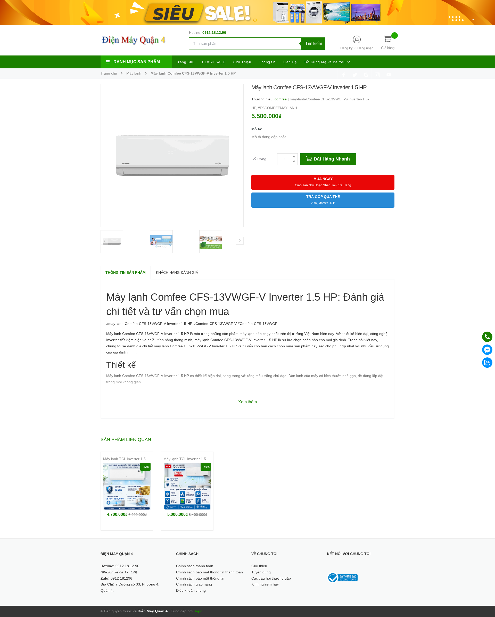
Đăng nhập (365, 48)
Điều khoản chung (191, 590)
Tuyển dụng (261, 572)
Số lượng (258, 159)
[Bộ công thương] (342, 577)
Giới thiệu (259, 566)
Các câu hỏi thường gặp (271, 578)
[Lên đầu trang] (484, 589)
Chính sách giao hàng (194, 584)
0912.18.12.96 (214, 32)
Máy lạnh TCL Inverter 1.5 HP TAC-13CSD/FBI (201, 459)
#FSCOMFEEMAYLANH (277, 108)
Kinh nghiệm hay (265, 584)
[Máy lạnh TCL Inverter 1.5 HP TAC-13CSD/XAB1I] (127, 486)
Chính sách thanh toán (194, 566)
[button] (240, 241)
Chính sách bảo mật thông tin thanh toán (209, 572)
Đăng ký (346, 48)
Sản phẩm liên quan (126, 439)
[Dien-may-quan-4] (247, 12)
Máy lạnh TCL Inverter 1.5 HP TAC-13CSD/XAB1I (143, 459)
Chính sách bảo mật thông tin (200, 578)
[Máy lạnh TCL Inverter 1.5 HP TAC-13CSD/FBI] (187, 486)
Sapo (198, 611)
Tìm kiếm (313, 43)
